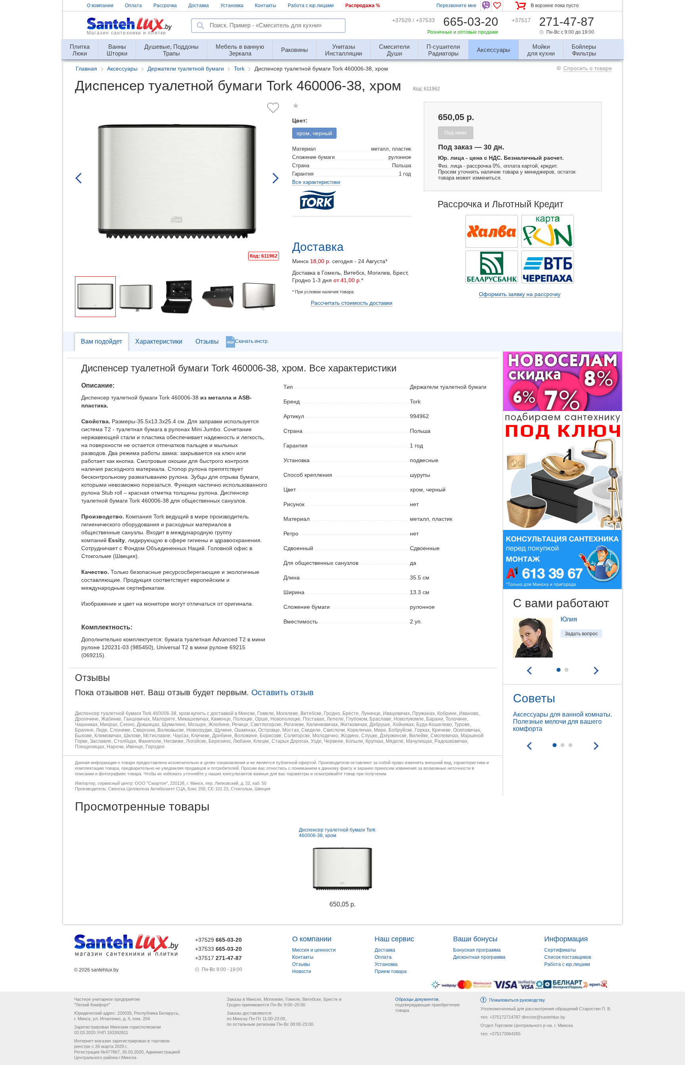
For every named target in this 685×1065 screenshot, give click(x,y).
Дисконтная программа (479, 957)
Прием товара (391, 971)
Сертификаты (560, 950)
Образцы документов (416, 999)
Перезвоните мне (456, 5)
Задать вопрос (581, 634)
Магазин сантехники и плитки (126, 33)
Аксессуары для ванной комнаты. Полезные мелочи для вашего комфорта (562, 721)
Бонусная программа (477, 950)
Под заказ (455, 133)
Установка (231, 5)
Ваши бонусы (475, 939)
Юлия (569, 619)
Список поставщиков (567, 957)
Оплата (133, 5)
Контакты (265, 5)
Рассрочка (165, 5)
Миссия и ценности (314, 950)
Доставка (198, 5)
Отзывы (207, 341)
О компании (100, 5)
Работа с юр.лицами (311, 5)
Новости (301, 971)
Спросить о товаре (587, 68)
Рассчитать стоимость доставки (351, 303)
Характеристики (158, 341)
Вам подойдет (101, 341)
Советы (534, 698)
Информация (566, 939)
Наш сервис (394, 939)
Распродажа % (362, 5)
